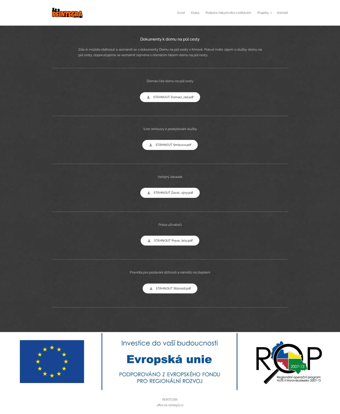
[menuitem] (182, 13)
